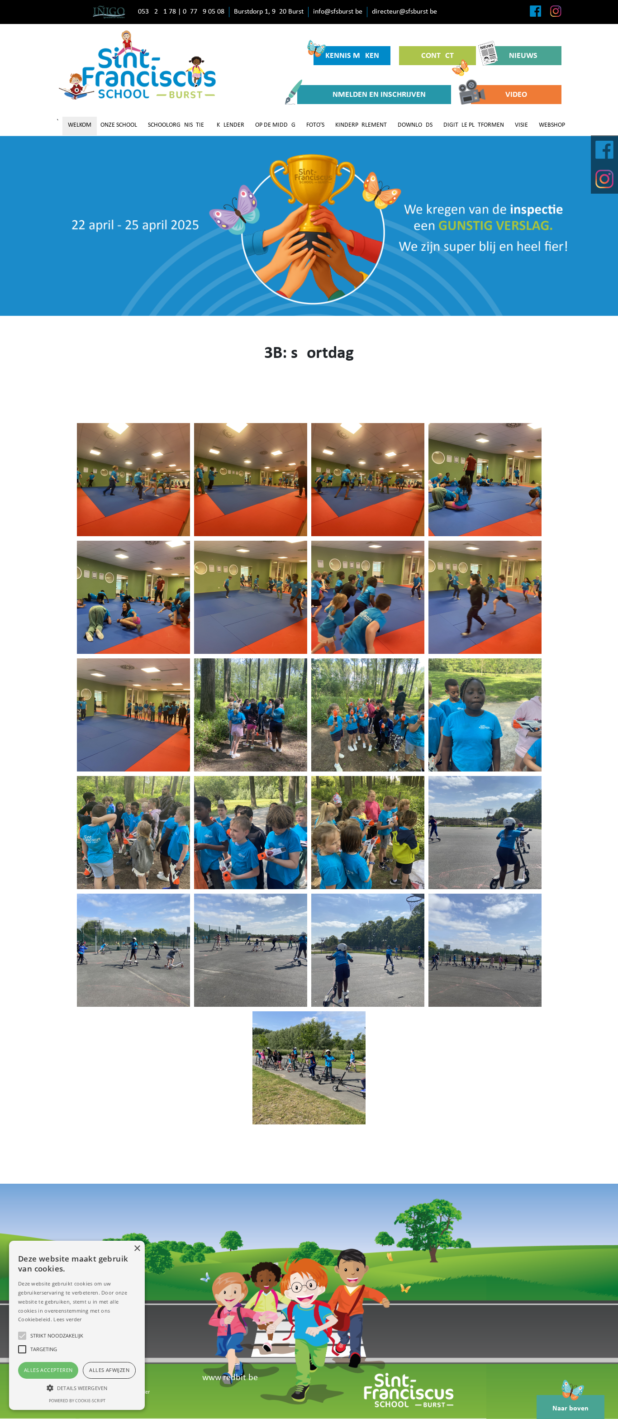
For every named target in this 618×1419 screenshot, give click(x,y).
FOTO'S (315, 125)
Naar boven (570, 1408)
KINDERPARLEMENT (361, 125)
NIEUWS (523, 56)
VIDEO (516, 94)
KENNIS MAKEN (352, 56)
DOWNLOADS (415, 125)
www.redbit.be (230, 1377)
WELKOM (79, 125)
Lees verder (67, 1319)
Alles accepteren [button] (48, 1370)
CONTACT (437, 56)
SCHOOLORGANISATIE (176, 125)
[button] (77, 1387)
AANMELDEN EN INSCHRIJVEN (374, 94)
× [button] (136, 1248)
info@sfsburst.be (337, 11)
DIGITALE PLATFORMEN (473, 125)
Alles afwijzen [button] (109, 1370)
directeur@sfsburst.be (404, 11)
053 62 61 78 (157, 11)
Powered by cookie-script (77, 1401)
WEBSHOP (552, 125)
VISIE (521, 125)
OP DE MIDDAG (275, 125)
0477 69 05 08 (203, 11)
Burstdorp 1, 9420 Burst (269, 11)
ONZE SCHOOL (118, 125)
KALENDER (230, 125)
